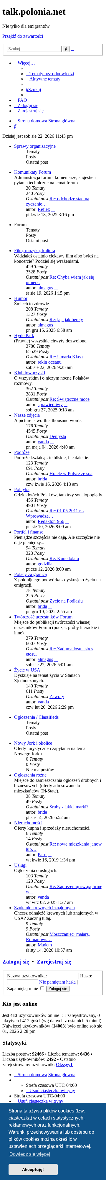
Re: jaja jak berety (66, 319)
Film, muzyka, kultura (34, 250)
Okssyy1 (64, 1064)
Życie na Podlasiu (66, 600)
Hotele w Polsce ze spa (70, 473)
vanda (43, 441)
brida (42, 478)
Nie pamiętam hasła (57, 981)
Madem (45, 944)
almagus (45, 287)
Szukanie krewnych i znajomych (44, 907)
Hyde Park (24, 335)
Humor (20, 298)
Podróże (21, 452)
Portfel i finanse (28, 531)
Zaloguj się (15, 962)
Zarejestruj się (54, 962)
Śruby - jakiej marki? (68, 806)
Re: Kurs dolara (64, 558)
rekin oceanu (50, 362)
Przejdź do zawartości (22, 36)
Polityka (21, 489)
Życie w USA (27, 669)
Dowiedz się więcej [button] (29, 1154)
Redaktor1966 (51, 521)
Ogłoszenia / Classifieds (36, 717)
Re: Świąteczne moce (69, 399)
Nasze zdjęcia (27, 415)
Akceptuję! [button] (33, 1169)
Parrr (42, 854)
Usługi (20, 865)
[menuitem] (50, 73)
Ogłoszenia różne (30, 774)
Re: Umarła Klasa (66, 356)
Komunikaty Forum (32, 172)
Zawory (56, 696)
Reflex (44, 209)
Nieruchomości (28, 822)
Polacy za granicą (30, 574)
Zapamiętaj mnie (23, 988)
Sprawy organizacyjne (35, 146)
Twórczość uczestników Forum (43, 616)
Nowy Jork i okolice (33, 743)
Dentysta (57, 436)
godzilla (45, 563)
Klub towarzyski (29, 372)
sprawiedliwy (50, 404)
